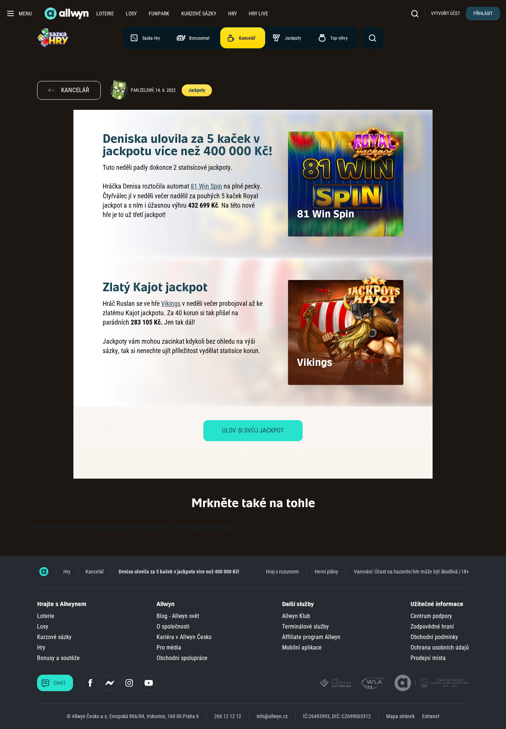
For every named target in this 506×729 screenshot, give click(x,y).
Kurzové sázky (198, 13)
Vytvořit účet (445, 13)
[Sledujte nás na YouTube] (148, 683)
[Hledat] (416, 13)
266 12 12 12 (227, 716)
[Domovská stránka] (44, 571)
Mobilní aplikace (302, 647)
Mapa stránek (400, 716)
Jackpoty (196, 90)
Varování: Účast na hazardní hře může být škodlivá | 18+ (411, 572)
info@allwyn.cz (272, 716)
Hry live (258, 13)
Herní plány (326, 572)
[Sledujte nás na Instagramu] (129, 683)
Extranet (430, 716)
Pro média (169, 647)
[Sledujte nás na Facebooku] (90, 683)
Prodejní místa (428, 658)
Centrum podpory (431, 616)
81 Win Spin (206, 186)
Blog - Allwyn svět (178, 616)
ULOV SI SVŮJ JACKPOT (253, 430)
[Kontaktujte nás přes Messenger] (109, 683)
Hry (232, 13)
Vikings (171, 303)
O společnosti (173, 626)
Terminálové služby (305, 626)
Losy (131, 13)
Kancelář (94, 572)
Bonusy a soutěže (58, 658)
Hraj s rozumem (282, 572)
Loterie (105, 13)
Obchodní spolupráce (182, 658)
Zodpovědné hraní (432, 626)
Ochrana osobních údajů (439, 647)
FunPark (159, 13)
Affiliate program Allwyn (311, 637)
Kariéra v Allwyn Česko (184, 637)
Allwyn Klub (296, 616)
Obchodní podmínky (434, 637)
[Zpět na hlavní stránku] (67, 13)
